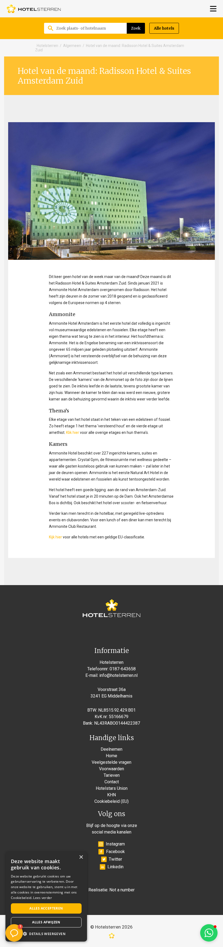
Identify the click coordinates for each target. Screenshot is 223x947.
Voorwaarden (111, 768)
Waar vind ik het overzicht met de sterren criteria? (36, 916)
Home (111, 755)
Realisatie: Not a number (111, 889)
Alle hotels (164, 28)
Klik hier (72, 432)
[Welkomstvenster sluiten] (73, 846)
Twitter (115, 859)
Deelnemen (111, 749)
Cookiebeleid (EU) (111, 801)
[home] (34, 8)
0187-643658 (123, 668)
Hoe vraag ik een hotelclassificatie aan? (37, 898)
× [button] (81, 857)
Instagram (115, 844)
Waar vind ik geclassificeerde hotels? (32, 880)
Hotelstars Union (112, 788)
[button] (209, 933)
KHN (111, 794)
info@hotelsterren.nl (118, 675)
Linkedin (115, 866)
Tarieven (112, 775)
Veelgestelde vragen (111, 762)
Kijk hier (55, 537)
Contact (111, 781)
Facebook (115, 851)
